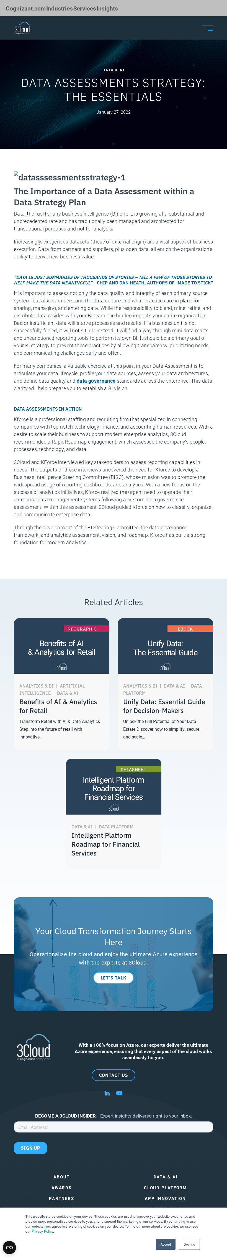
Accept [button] (166, 1244)
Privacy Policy (42, 1231)
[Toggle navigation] (207, 28)
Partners (61, 1198)
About (61, 1177)
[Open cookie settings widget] (9, 1247)
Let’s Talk (114, 978)
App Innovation (165, 1198)
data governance (96, 380)
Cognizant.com (26, 8)
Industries (59, 8)
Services (84, 8)
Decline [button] (189, 1244)
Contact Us (113, 1075)
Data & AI (165, 1177)
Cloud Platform (165, 1187)
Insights (107, 8)
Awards (61, 1187)
